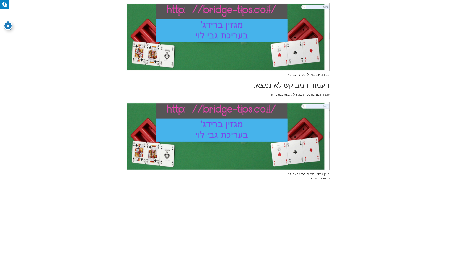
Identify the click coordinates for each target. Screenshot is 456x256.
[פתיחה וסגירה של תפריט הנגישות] (8, 26)
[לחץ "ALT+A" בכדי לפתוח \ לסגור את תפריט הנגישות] (4, 4)
